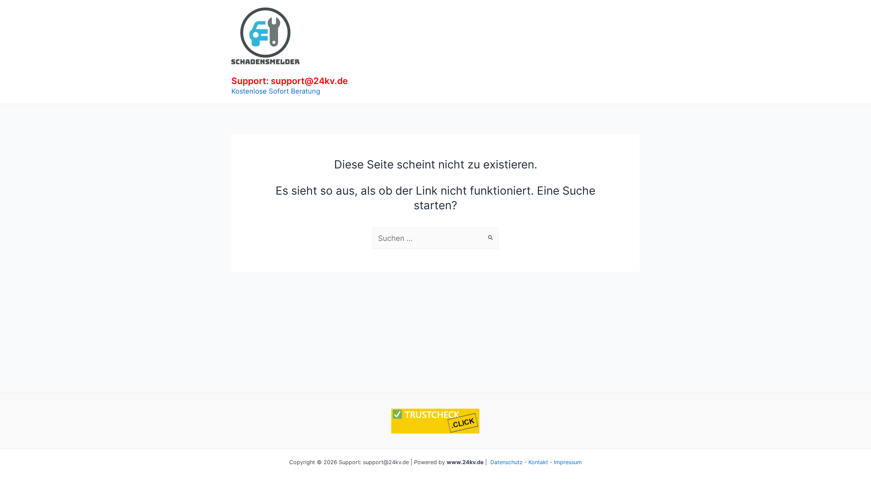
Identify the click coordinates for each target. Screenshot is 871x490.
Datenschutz (506, 462)
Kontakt (538, 462)
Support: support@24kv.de (289, 81)
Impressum (568, 462)
